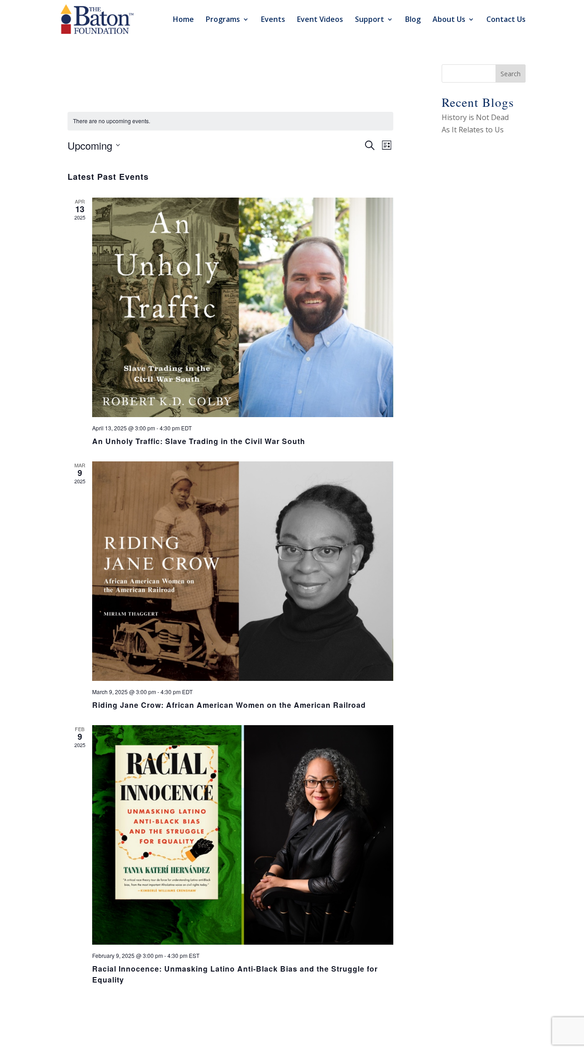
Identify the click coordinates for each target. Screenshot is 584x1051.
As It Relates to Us (473, 130)
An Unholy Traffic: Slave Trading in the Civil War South (198, 441)
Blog (413, 20)
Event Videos (320, 20)
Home (183, 20)
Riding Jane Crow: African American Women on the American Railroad (229, 705)
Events (273, 20)
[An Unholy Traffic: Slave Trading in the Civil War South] (243, 308)
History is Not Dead (475, 117)
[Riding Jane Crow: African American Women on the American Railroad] (243, 571)
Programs (223, 20)
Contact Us (506, 20)
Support (369, 20)
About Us (449, 20)
